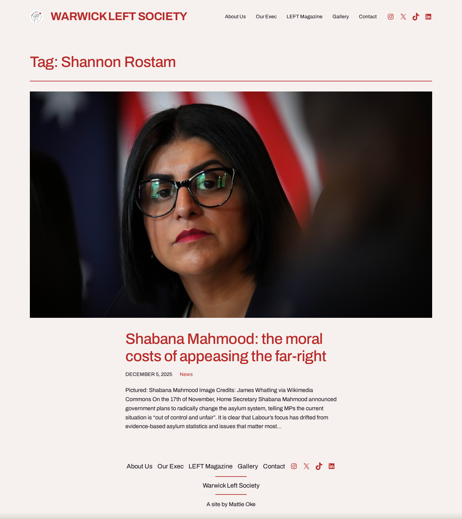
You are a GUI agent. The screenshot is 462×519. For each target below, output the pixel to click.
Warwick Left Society (119, 16)
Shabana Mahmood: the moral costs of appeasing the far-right (225, 347)
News (186, 374)
